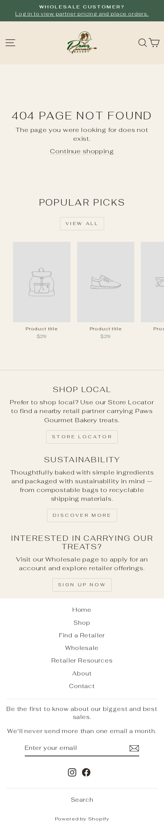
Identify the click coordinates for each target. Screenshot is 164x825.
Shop (82, 622)
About (82, 673)
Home (82, 609)
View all (82, 223)
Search (82, 799)
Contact (82, 686)
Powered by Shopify (82, 818)
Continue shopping (82, 151)
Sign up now (82, 585)
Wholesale (81, 647)
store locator (82, 437)
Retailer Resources (82, 660)
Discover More (82, 515)
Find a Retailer (82, 635)
